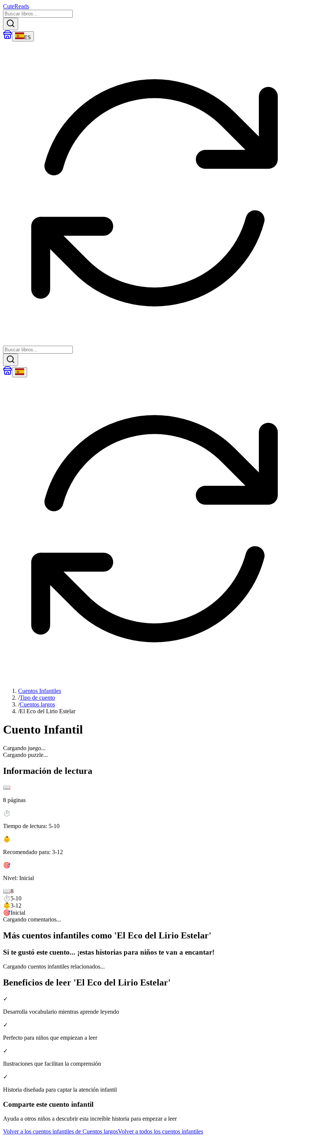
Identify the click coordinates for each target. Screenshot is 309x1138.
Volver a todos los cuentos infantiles (160, 1131)
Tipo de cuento (37, 697)
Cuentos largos (37, 704)
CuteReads (16, 6)
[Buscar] (10, 24)
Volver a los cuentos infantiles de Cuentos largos (60, 1131)
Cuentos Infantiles (39, 691)
